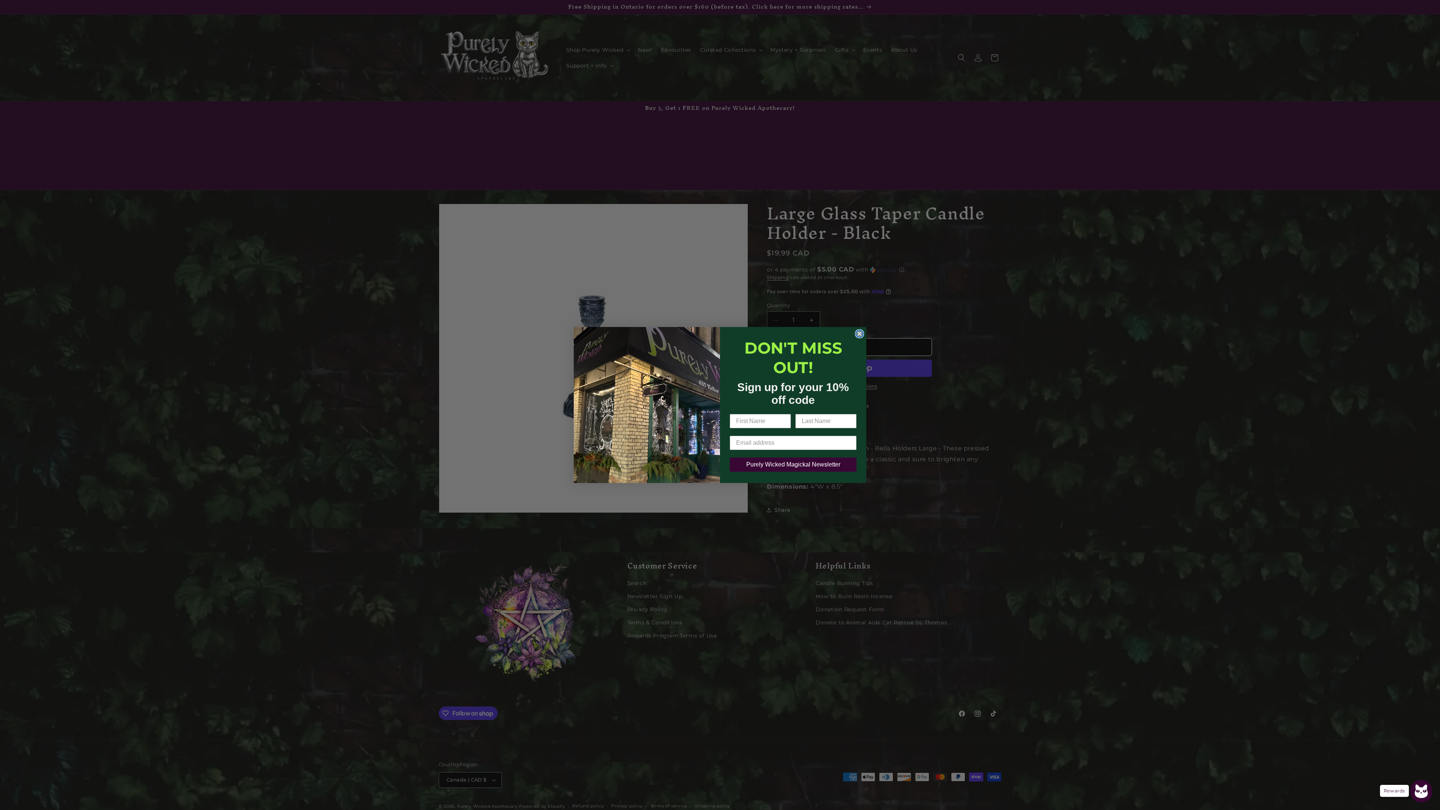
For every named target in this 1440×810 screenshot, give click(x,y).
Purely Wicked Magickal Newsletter (793, 464)
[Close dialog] (859, 334)
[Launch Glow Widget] (1421, 791)
